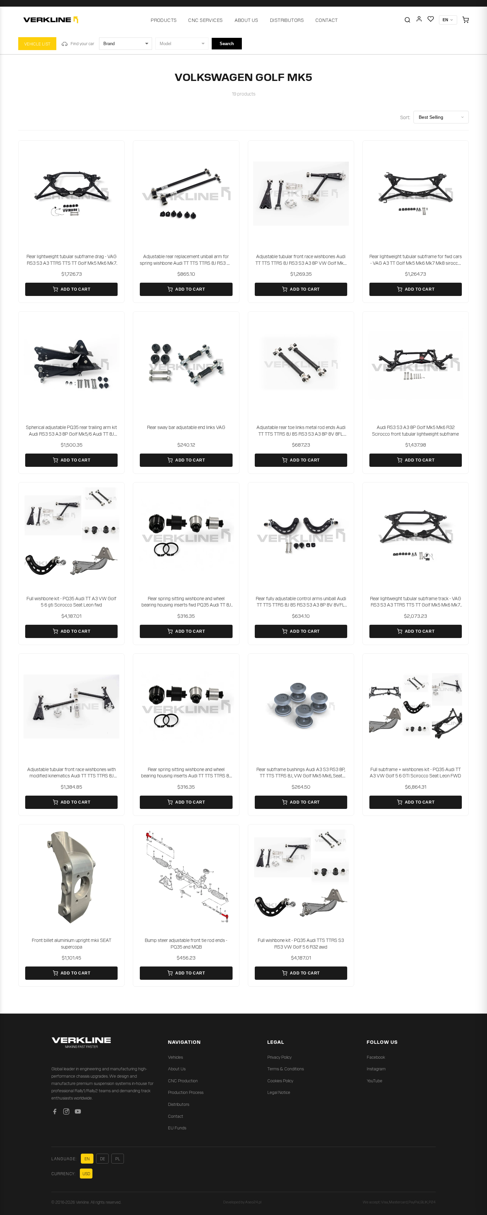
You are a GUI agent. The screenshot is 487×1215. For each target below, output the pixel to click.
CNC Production (183, 1080)
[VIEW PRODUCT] (71, 194)
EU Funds (177, 1127)
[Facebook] (54, 1112)
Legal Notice (278, 1092)
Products (164, 20)
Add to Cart (75, 289)
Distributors (287, 20)
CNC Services (205, 20)
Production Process (185, 1092)
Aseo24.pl (253, 1201)
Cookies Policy (280, 1080)
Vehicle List (37, 43)
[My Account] (419, 20)
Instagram (376, 1068)
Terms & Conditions (285, 1068)
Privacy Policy (279, 1057)
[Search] (407, 20)
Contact (326, 20)
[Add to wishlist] (115, 150)
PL (117, 1158)
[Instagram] (66, 1112)
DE (102, 1158)
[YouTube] (78, 1112)
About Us (246, 20)
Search (227, 43)
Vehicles (175, 1057)
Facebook (376, 1057)
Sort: (405, 117)
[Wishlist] (430, 20)
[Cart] (465, 20)
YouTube (374, 1080)
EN (87, 1158)
